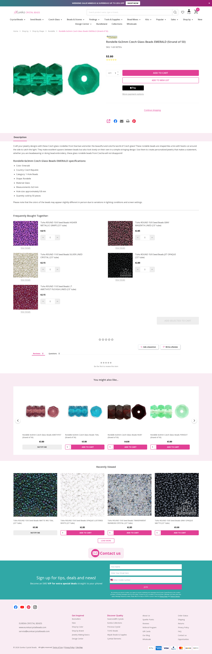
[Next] (194, 420)
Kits (147, 19)
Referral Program (149, 627)
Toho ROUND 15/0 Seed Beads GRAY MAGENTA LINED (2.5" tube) (152, 224)
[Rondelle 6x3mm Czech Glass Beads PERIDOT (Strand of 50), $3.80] (170, 411)
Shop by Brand (78, 631)
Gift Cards (146, 631)
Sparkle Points (148, 619)
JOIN (146, 587)
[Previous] (17, 420)
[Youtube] (22, 607)
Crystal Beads (16, 19)
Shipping (181, 619)
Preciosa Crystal (113, 627)
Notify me (42, 447)
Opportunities (183, 639)
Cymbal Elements (114, 638)
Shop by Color (77, 627)
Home (15, 31)
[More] (24, 19)
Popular (160, 19)
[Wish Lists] (182, 12)
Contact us (182, 635)
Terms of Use (58, 647)
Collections (117, 24)
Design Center (82, 24)
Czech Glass (54, 19)
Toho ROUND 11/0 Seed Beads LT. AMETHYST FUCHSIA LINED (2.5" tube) (58, 288)
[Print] (128, 121)
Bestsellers (76, 619)
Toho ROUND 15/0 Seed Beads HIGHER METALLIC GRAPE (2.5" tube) (58, 224)
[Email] (121, 121)
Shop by (187, 19)
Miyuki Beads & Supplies (117, 635)
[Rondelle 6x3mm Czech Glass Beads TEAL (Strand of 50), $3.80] (84, 411)
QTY (110, 73)
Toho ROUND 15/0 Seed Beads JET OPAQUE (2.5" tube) (155, 256)
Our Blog (146, 635)
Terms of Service (175, 596)
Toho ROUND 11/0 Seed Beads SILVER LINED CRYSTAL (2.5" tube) (61, 256)
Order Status (183, 615)
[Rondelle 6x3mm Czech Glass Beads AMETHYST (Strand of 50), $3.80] (42, 411)
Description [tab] (20, 137)
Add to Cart (160, 72)
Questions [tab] (53, 353)
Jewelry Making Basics (81, 635)
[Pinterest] (134, 121)
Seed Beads (35, 19)
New (200, 19)
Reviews (146, 623)
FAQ (179, 631)
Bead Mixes (132, 19)
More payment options (133, 94)
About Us (146, 615)
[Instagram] (35, 607)
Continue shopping (152, 110)
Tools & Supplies (112, 19)
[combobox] (129, 12)
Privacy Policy (163, 596)
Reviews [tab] (36, 353)
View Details (25, 248)
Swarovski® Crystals (115, 619)
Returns (181, 623)
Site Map (79, 647)
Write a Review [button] (172, 347)
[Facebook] (115, 121)
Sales (173, 19)
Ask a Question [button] (149, 347)
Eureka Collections (114, 623)
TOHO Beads (112, 631)
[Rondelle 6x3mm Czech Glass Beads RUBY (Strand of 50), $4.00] (127, 411)
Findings (93, 19)
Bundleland (101, 24)
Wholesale (132, 24)
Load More (106, 540)
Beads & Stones (74, 19)
